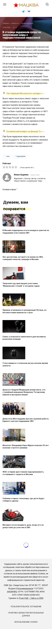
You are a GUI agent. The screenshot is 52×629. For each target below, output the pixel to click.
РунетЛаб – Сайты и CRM (31, 598)
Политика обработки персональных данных (26, 614)
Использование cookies (26, 622)
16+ (10, 585)
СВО (8, 156)
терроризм (20, 156)
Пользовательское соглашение (26, 607)
